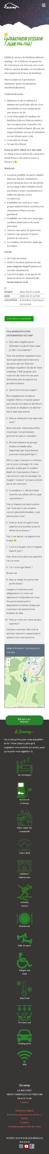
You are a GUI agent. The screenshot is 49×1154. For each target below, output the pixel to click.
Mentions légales (24, 1110)
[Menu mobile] (43, 5)
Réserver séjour (24, 720)
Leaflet (14, 707)
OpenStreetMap (31, 707)
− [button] (8, 664)
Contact (24, 1102)
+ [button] (8, 660)
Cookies (24, 1122)
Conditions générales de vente (24, 1126)
